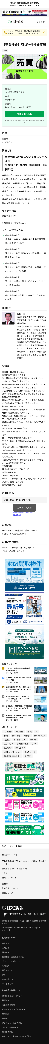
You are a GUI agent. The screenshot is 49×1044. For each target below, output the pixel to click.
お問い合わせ (7, 979)
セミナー (12, 846)
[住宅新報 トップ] (16, 21)
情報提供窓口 (7, 1032)
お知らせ (5, 947)
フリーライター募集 (10, 1027)
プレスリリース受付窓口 (12, 1022)
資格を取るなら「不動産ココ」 (15, 868)
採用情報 (5, 952)
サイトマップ (7, 984)
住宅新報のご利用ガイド (12, 996)
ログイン (40, 21)
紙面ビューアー (8, 892)
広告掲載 (5, 1014)
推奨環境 (5, 1000)
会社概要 (5, 943)
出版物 (5, 883)
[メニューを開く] (4, 22)
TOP (4, 846)
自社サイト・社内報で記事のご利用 (16, 1036)
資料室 (5, 1018)
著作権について (8, 970)
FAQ (3, 974)
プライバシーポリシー (11, 961)
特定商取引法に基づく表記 (13, 956)
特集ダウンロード (9, 877)
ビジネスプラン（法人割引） (14, 1009)
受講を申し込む (24, 114)
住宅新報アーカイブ (10, 888)
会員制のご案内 (8, 1005)
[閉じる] (44, 32)
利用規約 (5, 965)
